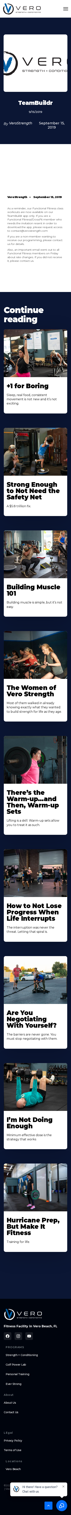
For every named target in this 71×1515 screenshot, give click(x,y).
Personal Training (17, 1374)
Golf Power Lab (16, 1364)
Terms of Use (12, 1450)
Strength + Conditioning (22, 1355)
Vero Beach (13, 1469)
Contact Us (11, 1412)
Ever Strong (13, 1384)
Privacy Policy (13, 1440)
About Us (10, 1402)
